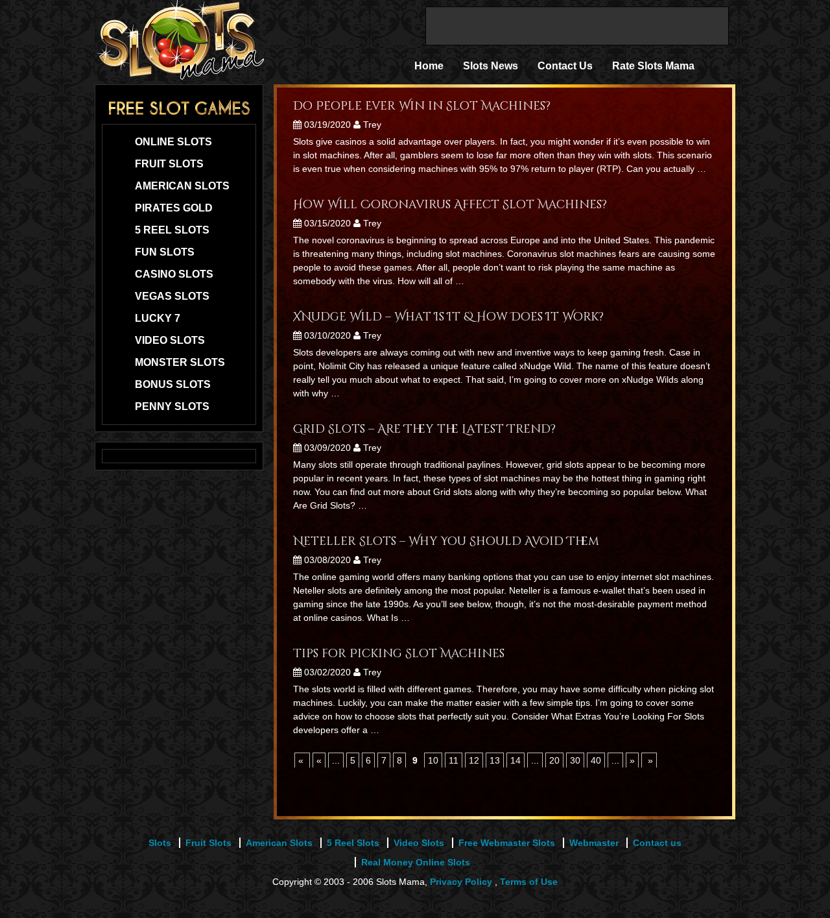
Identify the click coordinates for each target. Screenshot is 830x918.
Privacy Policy (461, 881)
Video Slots (170, 340)
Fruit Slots (169, 163)
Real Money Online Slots (415, 862)
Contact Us (565, 65)
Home (429, 65)
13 (495, 760)
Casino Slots (174, 274)
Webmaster (594, 843)
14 (515, 760)
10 (433, 760)
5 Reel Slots (172, 230)
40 (596, 760)
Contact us (657, 843)
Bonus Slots (173, 384)
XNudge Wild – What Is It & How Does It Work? (448, 317)
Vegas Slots (172, 296)
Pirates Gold (174, 207)
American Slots (182, 185)
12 (474, 760)
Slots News (490, 65)
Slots (159, 843)
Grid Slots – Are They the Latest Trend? (424, 429)
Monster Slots (180, 362)
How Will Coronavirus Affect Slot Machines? (450, 205)
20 (554, 760)
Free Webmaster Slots (506, 843)
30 (575, 760)
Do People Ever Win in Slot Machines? (422, 106)
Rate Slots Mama (653, 65)
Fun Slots (165, 252)
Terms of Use (529, 881)
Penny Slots (172, 406)
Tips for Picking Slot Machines (398, 654)
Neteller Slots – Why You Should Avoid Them (446, 541)
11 (453, 760)
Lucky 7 (157, 318)
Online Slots (173, 141)
